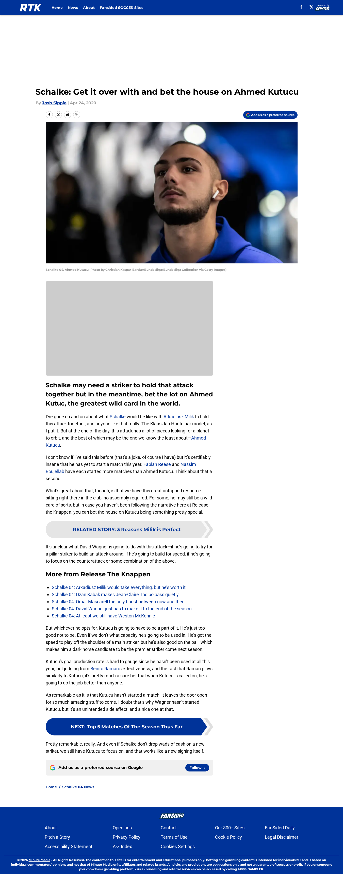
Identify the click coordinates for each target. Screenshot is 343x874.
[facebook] (301, 7)
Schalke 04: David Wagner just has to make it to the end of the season (122, 608)
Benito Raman (104, 668)
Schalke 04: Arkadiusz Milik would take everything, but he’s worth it (119, 587)
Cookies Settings (178, 846)
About (89, 7)
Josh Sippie (54, 102)
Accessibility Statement (68, 846)
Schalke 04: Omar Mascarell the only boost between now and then (118, 601)
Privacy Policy (126, 837)
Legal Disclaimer (281, 837)
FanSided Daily (280, 827)
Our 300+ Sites (229, 827)
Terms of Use (174, 837)
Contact (169, 827)
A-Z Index (122, 846)
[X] (311, 7)
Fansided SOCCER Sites (121, 7)
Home (57, 7)
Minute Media (39, 860)
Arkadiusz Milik (179, 416)
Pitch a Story (57, 837)
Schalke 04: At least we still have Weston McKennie (103, 615)
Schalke (118, 416)
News (73, 7)
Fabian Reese (157, 464)
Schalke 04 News (78, 787)
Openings (122, 827)
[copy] (76, 114)
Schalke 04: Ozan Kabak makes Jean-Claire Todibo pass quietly (115, 594)
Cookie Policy (228, 837)
